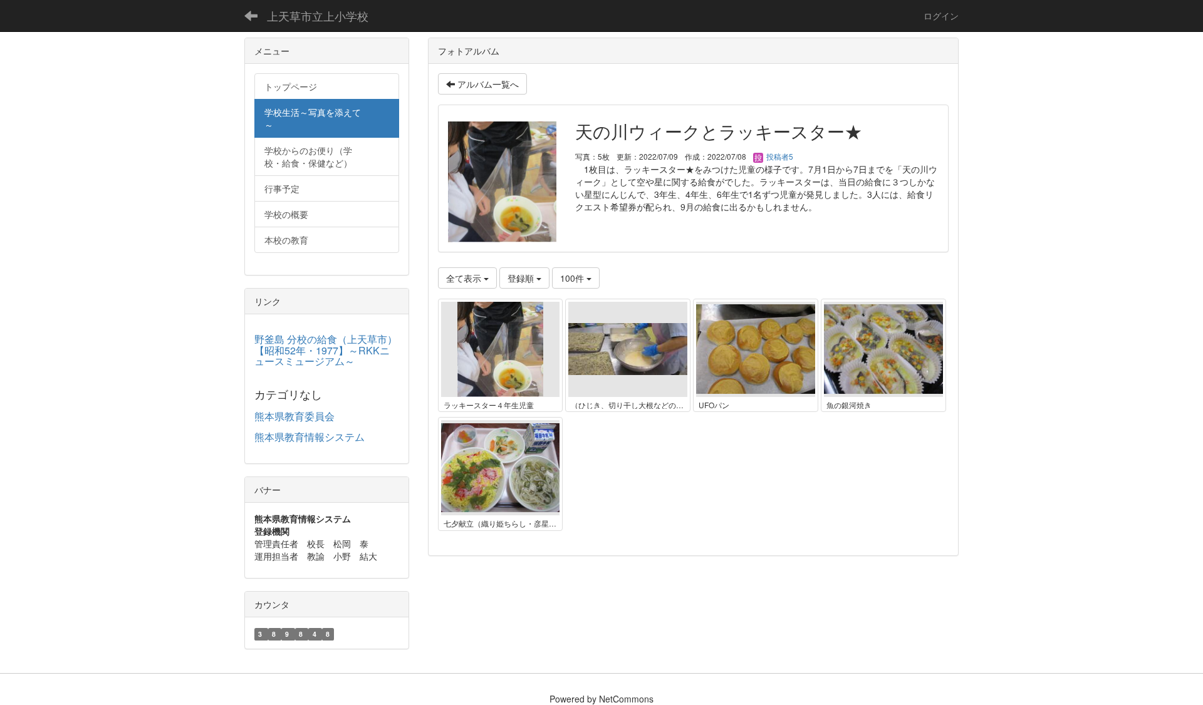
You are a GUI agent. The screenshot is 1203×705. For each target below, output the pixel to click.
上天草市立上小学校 (317, 16)
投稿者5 (778, 156)
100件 (573, 278)
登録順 (522, 278)
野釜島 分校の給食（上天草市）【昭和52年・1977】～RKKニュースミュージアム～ (325, 350)
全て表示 (465, 278)
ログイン (941, 15)
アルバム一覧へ (487, 84)
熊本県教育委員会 (294, 416)
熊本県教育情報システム (309, 437)
